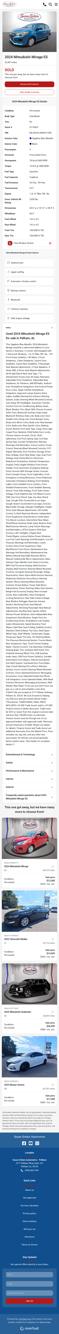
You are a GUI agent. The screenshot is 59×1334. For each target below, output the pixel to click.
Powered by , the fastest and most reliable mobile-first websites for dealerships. (29, 1321)
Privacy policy (29, 1213)
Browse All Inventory (29, 84)
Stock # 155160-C (11, 936)
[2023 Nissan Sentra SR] (29, 1056)
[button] (45, 4)
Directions (30, 1237)
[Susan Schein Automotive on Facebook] (23, 1143)
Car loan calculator (29, 1205)
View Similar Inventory (29, 92)
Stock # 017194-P (11, 1008)
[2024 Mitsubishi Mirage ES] (29, 838)
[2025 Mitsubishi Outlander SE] (29, 984)
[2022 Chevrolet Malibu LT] (29, 911)
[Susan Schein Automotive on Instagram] (36, 1143)
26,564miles (49, 1016)
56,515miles (49, 870)
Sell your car (30, 1229)
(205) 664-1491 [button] (32, 1170)
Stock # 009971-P (11, 863)
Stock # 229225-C (11, 1081)
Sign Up (29, 1301)
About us (29, 1190)
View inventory (29, 1221)
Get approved (29, 1197)
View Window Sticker (23, 243)
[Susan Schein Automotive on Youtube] (29, 1143)
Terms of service (29, 1244)
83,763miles (49, 1088)
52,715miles (49, 943)
